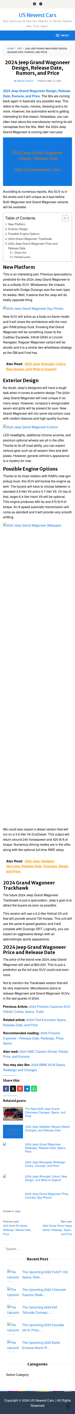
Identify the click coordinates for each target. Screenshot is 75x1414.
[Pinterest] (34, 4)
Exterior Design (18, 229)
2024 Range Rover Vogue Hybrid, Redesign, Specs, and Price (57, 1227)
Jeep (17, 1211)
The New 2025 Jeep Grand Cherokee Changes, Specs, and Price (45, 1112)
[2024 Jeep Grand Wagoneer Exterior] (30, 426)
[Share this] (6, 1089)
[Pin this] (20, 1089)
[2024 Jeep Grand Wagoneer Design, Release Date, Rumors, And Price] (37, 161)
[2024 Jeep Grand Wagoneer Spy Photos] (33, 308)
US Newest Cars (37, 15)
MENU (65, 35)
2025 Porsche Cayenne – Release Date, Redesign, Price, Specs (33, 1038)
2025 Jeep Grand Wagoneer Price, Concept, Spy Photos (47, 1195)
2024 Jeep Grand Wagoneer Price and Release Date (32, 245)
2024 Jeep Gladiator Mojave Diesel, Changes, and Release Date (47, 1128)
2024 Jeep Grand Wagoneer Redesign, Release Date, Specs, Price (45, 1147)
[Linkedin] (41, 4)
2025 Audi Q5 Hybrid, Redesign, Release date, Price (17, 1227)
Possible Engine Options (23, 233)
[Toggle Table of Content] (63, 218)
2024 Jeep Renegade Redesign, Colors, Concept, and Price (45, 1164)
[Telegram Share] (27, 1089)
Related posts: (23, 257)
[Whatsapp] (34, 1089)
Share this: (21, 252)
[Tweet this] (13, 1089)
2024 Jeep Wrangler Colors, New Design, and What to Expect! (46, 1178)
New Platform (16, 224)
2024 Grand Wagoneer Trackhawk (30, 239)
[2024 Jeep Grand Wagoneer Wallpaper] (37, 672)
